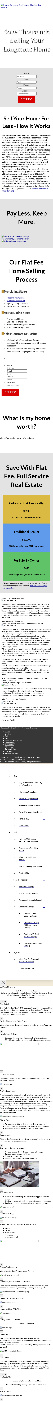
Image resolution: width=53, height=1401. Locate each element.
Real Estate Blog (11, 753)
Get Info (26, 99)
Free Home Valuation (16, 300)
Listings (8, 734)
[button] (50, 6)
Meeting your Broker (16, 297)
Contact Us (9, 745)
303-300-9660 (12, 757)
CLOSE (3, 1001)
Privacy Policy (10, 749)
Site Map (8, 751)
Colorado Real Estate (13, 740)
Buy (6, 738)
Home (7, 732)
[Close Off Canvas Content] (3, 983)
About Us (9, 747)
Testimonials (10, 742)
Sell (6, 736)
